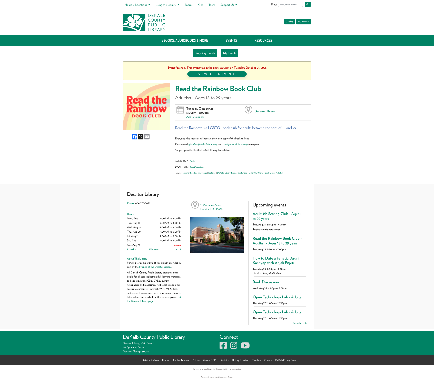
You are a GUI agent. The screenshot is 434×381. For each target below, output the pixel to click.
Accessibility (222, 368)
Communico (235, 368)
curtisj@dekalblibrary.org (235, 144)
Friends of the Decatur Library (155, 266)
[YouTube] (245, 347)
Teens (212, 4)
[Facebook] (223, 347)
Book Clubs (269, 173)
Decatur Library (264, 111)
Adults (192, 161)
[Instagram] (233, 347)
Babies (188, 4)
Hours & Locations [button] (136, 4)
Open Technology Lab (277, 297)
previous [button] (132, 249)
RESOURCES (263, 40)
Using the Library (166, 4)
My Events (229, 53)
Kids (200, 4)
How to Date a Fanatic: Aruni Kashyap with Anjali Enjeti (276, 260)
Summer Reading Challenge (195, 173)
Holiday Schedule (240, 360)
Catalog (289, 21)
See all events (300, 323)
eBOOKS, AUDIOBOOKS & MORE (185, 40)
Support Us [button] (228, 4)
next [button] (177, 249)
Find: (274, 4)
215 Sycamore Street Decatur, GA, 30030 (211, 207)
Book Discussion (266, 282)
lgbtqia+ (212, 173)
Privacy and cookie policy (204, 368)
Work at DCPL (210, 360)
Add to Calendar (195, 116)
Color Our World (256, 173)
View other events (217, 74)
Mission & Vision (151, 360)
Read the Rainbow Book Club (277, 240)
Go (307, 4)
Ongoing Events (204, 53)
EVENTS (231, 40)
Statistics (225, 360)
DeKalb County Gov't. (286, 360)
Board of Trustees (180, 360)
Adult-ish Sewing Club (278, 216)
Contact (268, 360)
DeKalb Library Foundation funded (232, 173)
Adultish (279, 173)
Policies (196, 360)
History (165, 360)
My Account (303, 21)
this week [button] (154, 249)
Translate (256, 360)
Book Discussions (196, 167)
